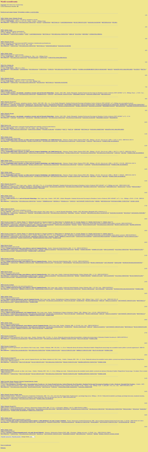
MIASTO (110, 69)
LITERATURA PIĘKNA (95, 34)
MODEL (97, 201)
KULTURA (78, 34)
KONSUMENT (95, 422)
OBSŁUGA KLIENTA (50, 249)
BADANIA (143, 409)
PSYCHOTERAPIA (33, 57)
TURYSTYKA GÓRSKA (17, 34)
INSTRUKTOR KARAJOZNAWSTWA (124, 289)
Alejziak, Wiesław (21, 222)
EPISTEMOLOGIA (111, 186)
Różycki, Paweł (8, 245)
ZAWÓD (41, 249)
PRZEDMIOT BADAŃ (79, 94)
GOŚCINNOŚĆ (41, 251)
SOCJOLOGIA (41, 82)
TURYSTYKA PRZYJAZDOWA (19, 153)
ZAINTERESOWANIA (66, 22)
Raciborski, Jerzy (69, 222)
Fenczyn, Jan (7, 125)
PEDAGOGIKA (136, 186)
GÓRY (26, 34)
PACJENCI (137, 69)
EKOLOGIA (54, 106)
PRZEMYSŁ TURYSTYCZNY (27, 224)
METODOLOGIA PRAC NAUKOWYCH (98, 213)
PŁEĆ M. (143, 69)
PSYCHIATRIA (15, 69)
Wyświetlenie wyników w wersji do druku (28, 12)
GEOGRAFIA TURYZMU (138, 213)
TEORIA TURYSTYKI (82, 106)
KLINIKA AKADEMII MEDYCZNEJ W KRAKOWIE (92, 69)
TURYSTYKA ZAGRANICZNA (19, 300)
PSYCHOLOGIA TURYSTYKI (27, 22)
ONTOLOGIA (101, 186)
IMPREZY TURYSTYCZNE (16, 226)
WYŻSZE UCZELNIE (48, 129)
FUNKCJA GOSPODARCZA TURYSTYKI (107, 104)
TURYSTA (51, 69)
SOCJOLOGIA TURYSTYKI (136, 104)
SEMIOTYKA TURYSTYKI (35, 410)
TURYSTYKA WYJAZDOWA (18, 141)
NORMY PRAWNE (85, 249)
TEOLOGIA (136, 409)
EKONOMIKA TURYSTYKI (72, 104)
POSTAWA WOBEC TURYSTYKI (120, 201)
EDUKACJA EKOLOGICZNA (66, 106)
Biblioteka (3, 448)
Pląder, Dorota (58, 222)
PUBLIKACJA (65, 201)
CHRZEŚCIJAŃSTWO (7, 188)
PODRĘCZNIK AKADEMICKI (110, 141)
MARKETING (123, 104)
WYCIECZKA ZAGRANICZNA (54, 300)
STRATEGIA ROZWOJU (67, 422)
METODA (93, 176)
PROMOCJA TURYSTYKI (82, 422)
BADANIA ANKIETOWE (93, 94)
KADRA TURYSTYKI (74, 176)
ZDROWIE (77, 129)
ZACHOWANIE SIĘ (124, 422)
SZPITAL (74, 69)
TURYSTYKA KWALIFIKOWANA (57, 57)
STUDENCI (58, 129)
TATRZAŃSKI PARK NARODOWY (67, 387)
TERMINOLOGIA (41, 94)
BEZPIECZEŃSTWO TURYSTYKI (42, 237)
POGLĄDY (42, 188)
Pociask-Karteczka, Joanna (31, 381)
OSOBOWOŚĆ (80, 300)
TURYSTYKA (14, 22)
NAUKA (39, 22)
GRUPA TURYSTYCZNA (22, 302)
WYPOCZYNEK (80, 141)
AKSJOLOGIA (121, 186)
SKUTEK (123, 153)
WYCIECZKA (58, 262)
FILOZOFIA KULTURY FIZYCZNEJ (45, 409)
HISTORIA (85, 34)
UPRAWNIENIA (67, 262)
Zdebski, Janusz (8, 18)
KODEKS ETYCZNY (21, 251)
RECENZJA (127, 213)
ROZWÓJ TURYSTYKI (53, 422)
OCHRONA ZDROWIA (31, 226)
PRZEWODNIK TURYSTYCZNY (44, 262)
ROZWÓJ (83, 213)
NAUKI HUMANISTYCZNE (18, 409)
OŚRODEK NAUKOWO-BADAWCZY (136, 106)
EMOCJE (71, 34)
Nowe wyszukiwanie (6, 445)
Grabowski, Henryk (9, 208)
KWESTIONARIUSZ (51, 46)
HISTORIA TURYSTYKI (40, 117)
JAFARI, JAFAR (134, 201)
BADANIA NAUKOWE (94, 22)
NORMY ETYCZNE (97, 249)
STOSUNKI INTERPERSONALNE (101, 164)
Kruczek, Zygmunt (9, 222)
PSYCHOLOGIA (33, 69)
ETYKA (129, 186)
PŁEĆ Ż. (3, 70)
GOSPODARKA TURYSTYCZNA (28, 249)
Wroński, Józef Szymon (94, 222)
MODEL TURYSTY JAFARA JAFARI (109, 434)
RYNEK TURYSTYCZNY (34, 141)
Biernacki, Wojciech (19, 381)
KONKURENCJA (41, 422)
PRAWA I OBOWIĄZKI (97, 262)
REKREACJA (29, 104)
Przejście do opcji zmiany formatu (9, 12)
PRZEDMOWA (114, 117)
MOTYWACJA (55, 22)
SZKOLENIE (117, 262)
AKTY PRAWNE (108, 262)
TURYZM (13, 104)
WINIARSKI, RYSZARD (7, 214)
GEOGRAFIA (29, 117)
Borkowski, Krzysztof (34, 222)
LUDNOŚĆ (87, 164)
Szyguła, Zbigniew (80, 222)
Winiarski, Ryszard (17, 18)
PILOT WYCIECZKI (24, 236)
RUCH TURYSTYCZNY (80, 22)
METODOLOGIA (106, 22)
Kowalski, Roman (8, 381)
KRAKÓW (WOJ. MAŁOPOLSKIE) (123, 69)
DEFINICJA (29, 186)
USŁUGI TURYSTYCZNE (88, 104)
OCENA (99, 176)
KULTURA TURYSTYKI (122, 249)
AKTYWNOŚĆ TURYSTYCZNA (63, 94)
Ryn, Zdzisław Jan (8, 65)
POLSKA (114, 22)
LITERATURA (46, 22)
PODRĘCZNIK (43, 226)
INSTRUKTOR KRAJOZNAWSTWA (132, 262)
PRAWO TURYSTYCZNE (122, 224)
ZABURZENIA (24, 69)
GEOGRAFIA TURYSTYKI (56, 104)
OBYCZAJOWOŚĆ (109, 249)
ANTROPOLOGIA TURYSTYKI (79, 409)
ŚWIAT (80, 224)
